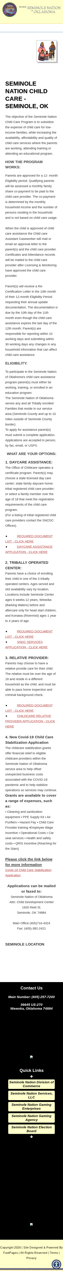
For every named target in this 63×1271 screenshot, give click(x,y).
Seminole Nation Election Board (31, 1129)
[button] (56, 1264)
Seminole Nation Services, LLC (31, 1095)
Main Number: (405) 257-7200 (31, 997)
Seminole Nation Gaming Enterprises (31, 1106)
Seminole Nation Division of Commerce (31, 1084)
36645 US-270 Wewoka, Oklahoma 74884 (31, 1006)
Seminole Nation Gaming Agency (31, 1118)
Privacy (31, 1258)
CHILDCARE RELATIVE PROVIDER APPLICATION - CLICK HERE (30, 721)
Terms (54, 1252)
